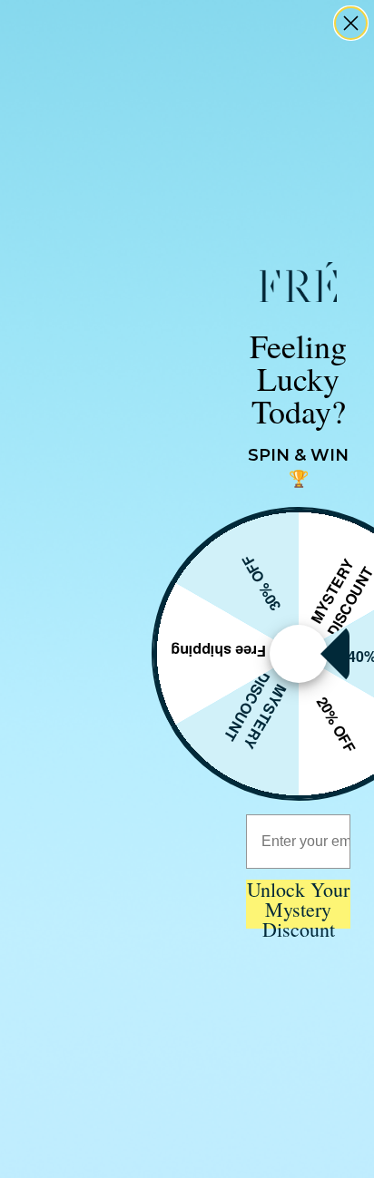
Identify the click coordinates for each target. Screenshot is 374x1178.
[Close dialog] (351, 23)
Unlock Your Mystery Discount (298, 904)
